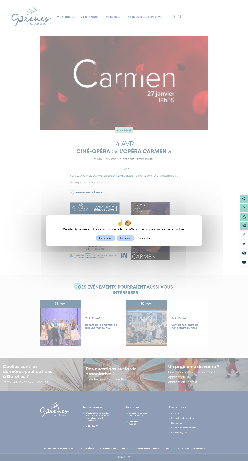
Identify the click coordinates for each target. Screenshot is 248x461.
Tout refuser (126, 238)
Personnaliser (144, 238)
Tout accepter (105, 238)
